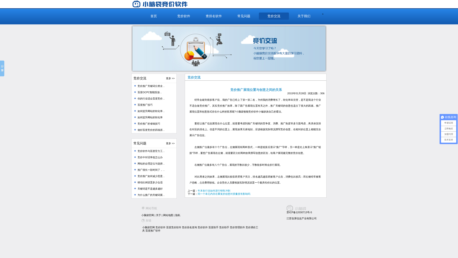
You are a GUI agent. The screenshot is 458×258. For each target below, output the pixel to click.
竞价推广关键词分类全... (151, 86)
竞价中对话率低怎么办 (150, 157)
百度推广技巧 (145, 104)
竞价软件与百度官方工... (151, 151)
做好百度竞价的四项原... (151, 129)
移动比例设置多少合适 (150, 182)
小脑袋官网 (147, 215)
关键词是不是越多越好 (150, 188)
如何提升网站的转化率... (151, 111)
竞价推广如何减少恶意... (151, 176)
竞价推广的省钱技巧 (149, 123)
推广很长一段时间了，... (151, 169)
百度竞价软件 (173, 227)
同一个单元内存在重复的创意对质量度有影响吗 (224, 193)
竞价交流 (273, 16)
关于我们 (304, 16)
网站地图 (168, 215)
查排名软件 (214, 16)
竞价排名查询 (189, 227)
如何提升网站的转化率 (150, 117)
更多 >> (170, 78)
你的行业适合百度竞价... (151, 98)
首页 (153, 16)
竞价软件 (183, 16)
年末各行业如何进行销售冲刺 (214, 190)
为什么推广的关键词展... (151, 195)
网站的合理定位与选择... (151, 163)
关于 (158, 215)
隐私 (177, 215)
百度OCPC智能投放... (150, 92)
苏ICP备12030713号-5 (299, 212)
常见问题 (243, 16)
